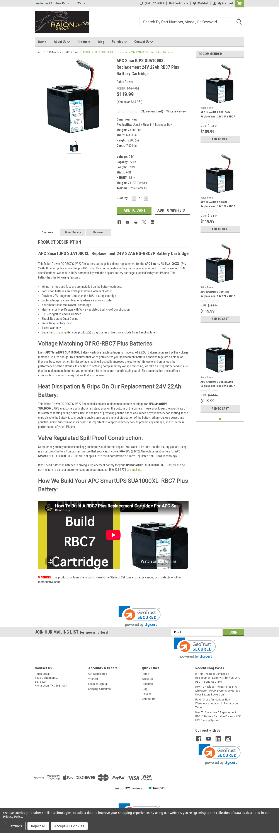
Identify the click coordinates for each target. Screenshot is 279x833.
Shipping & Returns (99, 688)
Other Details (73, 232)
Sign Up (103, 683)
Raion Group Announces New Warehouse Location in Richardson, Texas (216, 703)
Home (42, 42)
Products (83, 42)
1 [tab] (220, 419)
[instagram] (228, 738)
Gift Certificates (97, 673)
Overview (47, 232)
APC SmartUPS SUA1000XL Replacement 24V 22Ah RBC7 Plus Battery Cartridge (128, 52)
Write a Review (176, 111)
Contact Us (142, 42)
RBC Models (54, 52)
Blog (101, 42)
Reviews (98, 232)
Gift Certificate (178, 3)
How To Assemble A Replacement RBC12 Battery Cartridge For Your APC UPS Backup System (218, 716)
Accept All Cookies (69, 826)
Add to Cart (220, 139)
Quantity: (122, 198)
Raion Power (207, 107)
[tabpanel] (220, 103)
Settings (15, 826)
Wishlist (202, 3)
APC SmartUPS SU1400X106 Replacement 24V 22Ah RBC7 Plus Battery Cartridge (218, 384)
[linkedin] (218, 738)
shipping (60, 332)
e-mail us (135, 469)
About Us (60, 42)
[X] (144, 222)
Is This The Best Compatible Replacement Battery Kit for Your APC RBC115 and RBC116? (217, 677)
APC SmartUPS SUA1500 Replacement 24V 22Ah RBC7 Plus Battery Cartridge (218, 295)
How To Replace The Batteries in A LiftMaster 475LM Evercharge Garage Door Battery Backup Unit (217, 690)
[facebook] (198, 738)
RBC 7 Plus (72, 52)
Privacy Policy (12, 816)
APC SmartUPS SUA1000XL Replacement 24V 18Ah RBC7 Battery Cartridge (218, 115)
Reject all (38, 826)
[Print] (136, 222)
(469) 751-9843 (154, 3)
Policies (118, 42)
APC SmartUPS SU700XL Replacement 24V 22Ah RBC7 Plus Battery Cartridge (218, 205)
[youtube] (208, 738)
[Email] (127, 222)
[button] (140, 616)
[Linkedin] (152, 222)
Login (91, 683)
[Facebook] (119, 222)
